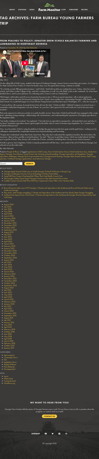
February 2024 (9, 274)
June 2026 (8, 209)
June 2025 (8, 237)
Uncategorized (9, 369)
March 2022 (9, 311)
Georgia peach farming (53, 156)
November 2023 (10, 281)
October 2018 (9, 331)
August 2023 (9, 287)
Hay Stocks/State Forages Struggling (79, 192)
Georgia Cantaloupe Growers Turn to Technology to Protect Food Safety (31, 174)
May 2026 (8, 211)
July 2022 (7, 306)
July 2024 (7, 262)
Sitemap (36, 433)
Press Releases (9, 366)
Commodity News (10, 357)
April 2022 (8, 308)
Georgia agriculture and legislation (72, 154)
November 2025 (10, 225)
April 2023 (8, 297)
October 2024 (9, 255)
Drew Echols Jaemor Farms (58, 151)
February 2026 (9, 218)
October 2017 (9, 345)
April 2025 (8, 241)
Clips (63, 10)
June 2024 (8, 264)
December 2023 (10, 278)
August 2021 (8, 318)
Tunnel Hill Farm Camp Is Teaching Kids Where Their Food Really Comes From (33, 176)
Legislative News (10, 362)
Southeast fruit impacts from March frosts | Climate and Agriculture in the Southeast (35, 195)
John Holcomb (31, 47)
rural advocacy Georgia (41, 158)
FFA (5, 360)
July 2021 (7, 320)
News (32, 10)
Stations (22, 10)
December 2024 (10, 250)
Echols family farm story (78, 151)
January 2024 (9, 276)
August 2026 (9, 204)
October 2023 (9, 283)
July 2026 (7, 206)
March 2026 (9, 216)
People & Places (13, 151)
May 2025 (8, 239)
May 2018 (8, 336)
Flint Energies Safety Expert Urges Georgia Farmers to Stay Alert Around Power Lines (36, 178)
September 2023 (10, 285)
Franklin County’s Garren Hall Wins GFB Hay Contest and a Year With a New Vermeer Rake (39, 180)
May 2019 (8, 325)
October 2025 (9, 227)
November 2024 (10, 253)
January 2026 (9, 220)
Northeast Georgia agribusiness (19, 158)
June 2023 (8, 292)
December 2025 (10, 223)
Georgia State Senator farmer (74, 156)
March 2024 (9, 271)
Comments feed (10, 381)
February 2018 (9, 343)
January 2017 (9, 348)
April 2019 (8, 327)
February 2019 (9, 329)
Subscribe (73, 10)
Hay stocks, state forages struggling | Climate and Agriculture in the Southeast (33, 192)
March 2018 (8, 341)
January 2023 (9, 304)
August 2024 (9, 260)
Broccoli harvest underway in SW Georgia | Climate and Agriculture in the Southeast (36, 188)
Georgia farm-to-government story (30, 156)
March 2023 (9, 299)
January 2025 (9, 248)
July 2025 (7, 234)
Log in (6, 376)
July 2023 (7, 290)
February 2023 (9, 301)
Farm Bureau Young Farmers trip (25, 154)
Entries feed (8, 378)
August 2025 (9, 232)
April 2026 (8, 213)
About (12, 10)
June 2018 (8, 334)
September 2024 (10, 257)
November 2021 (10, 313)
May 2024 (8, 267)
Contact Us (49, 416)
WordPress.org (9, 383)
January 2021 (9, 322)
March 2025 (9, 244)
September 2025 (10, 230)
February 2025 (9, 246)
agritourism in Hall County (37, 151)
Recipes (84, 10)
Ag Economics (9, 355)
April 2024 (8, 269)
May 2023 (8, 294)
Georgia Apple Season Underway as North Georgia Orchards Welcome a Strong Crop (37, 171)
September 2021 (10, 315)
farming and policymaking (48, 154)
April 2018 (8, 338)
